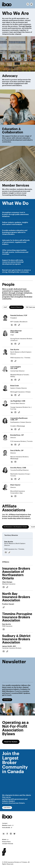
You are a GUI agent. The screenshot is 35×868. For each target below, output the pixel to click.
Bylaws (4, 839)
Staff (5, 307)
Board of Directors (16, 307)
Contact (4, 823)
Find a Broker (6, 827)
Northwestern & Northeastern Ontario (15, 527)
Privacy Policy (6, 841)
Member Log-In (6, 825)
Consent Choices (7, 843)
